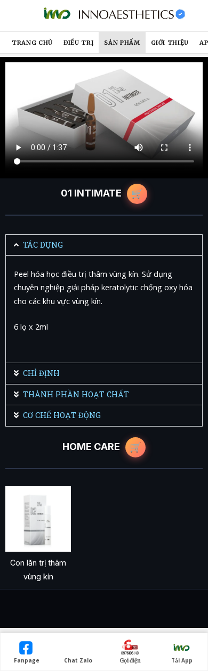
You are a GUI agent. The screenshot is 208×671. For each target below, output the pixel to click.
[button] (104, 245)
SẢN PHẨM (122, 42)
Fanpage (26, 660)
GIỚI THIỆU (170, 42)
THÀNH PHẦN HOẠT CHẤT (76, 394)
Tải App (182, 660)
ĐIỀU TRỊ (78, 42)
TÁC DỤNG (43, 245)
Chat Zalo (78, 660)
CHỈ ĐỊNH (41, 373)
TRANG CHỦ (32, 42)
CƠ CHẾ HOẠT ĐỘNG (62, 415)
